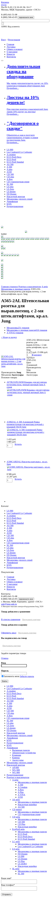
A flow (10, 179)
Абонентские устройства (24, 753)
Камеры (16, 757)
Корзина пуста (5, 3)
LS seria (15, 849)
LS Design (22, 859)
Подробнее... (13, 88)
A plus (9, 169)
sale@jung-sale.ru (9, 604)
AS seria (16, 799)
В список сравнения (10, 619)
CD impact (17, 809)
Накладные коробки (27, 804)
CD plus (10, 177)
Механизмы (18, 328)
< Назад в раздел (9, 337)
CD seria (16, 817)
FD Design (11, 194)
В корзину (37, 355)
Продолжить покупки (31, 620)
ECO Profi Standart (15, 162)
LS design (11, 191)
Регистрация (14, 40)
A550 (9, 172)
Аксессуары (18, 760)
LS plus (10, 186)
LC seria (16, 841)
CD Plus (21, 824)
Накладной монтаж (16, 196)
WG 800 (16, 772)
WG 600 (16, 770)
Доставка (11, 47)
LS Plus (21, 861)
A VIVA (15, 332)
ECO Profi (11, 159)
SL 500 (10, 184)
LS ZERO (22, 864)
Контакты (11, 57)
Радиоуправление (15, 206)
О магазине (12, 52)
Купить (18, 444)
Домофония (12, 201)
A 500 (9, 167)
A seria (45, 286)
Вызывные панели (21, 750)
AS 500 (10, 164)
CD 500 (10, 174)
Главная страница (9, 286)
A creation (11, 154)
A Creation (22, 787)
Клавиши (16, 755)
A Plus (21, 792)
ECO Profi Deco (14, 157)
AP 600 (15, 767)
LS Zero (10, 189)
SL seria (15, 869)
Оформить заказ (8, 633)
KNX (9, 204)
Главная (10, 44)
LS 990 (10, 149)
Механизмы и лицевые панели (15, 289)
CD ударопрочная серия (18, 182)
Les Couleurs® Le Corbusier (19, 152)
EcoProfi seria (18, 829)
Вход (3, 40)
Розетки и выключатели (29, 286)
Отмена (4, 658)
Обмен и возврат (15, 49)
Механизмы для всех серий (19, 199)
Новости (11, 54)
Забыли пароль (27, 676)
